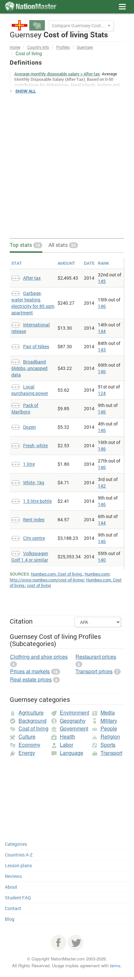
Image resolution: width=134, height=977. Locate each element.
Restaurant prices (95, 656)
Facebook (58, 942)
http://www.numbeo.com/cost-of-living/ (47, 580)
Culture (27, 736)
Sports (107, 744)
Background (33, 720)
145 (102, 281)
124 (102, 393)
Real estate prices (31, 679)
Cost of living (33, 728)
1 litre (29, 464)
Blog (9, 919)
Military (108, 720)
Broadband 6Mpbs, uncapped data (29, 368)
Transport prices (94, 671)
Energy (27, 752)
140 (102, 560)
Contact (13, 908)
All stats (62, 244)
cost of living (39, 585)
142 (102, 486)
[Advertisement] (67, 166)
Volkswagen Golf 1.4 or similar (29, 556)
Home (15, 47)
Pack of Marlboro (24, 408)
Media (107, 712)
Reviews (13, 876)
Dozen (29, 427)
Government (74, 728)
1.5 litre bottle (37, 501)
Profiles (63, 47)
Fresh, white (35, 445)
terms (115, 965)
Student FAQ (18, 898)
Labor (66, 744)
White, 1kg (33, 482)
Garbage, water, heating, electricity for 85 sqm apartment (32, 303)
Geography (73, 720)
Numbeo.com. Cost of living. (57, 574)
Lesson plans (18, 865)
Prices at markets (30, 671)
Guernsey (85, 47)
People (108, 728)
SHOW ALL (25, 91)
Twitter (75, 942)
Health (67, 736)
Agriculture (31, 712)
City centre (34, 538)
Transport (111, 752)
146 (102, 306)
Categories (16, 844)
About (11, 887)
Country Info (38, 47)
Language (71, 752)
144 (102, 331)
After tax (32, 278)
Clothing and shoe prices (39, 656)
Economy (29, 744)
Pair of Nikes (36, 346)
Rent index (34, 519)
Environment (74, 712)
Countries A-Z (19, 855)
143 (102, 350)
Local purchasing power (29, 390)
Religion (110, 736)
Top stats (25, 244)
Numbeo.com (97, 574)
